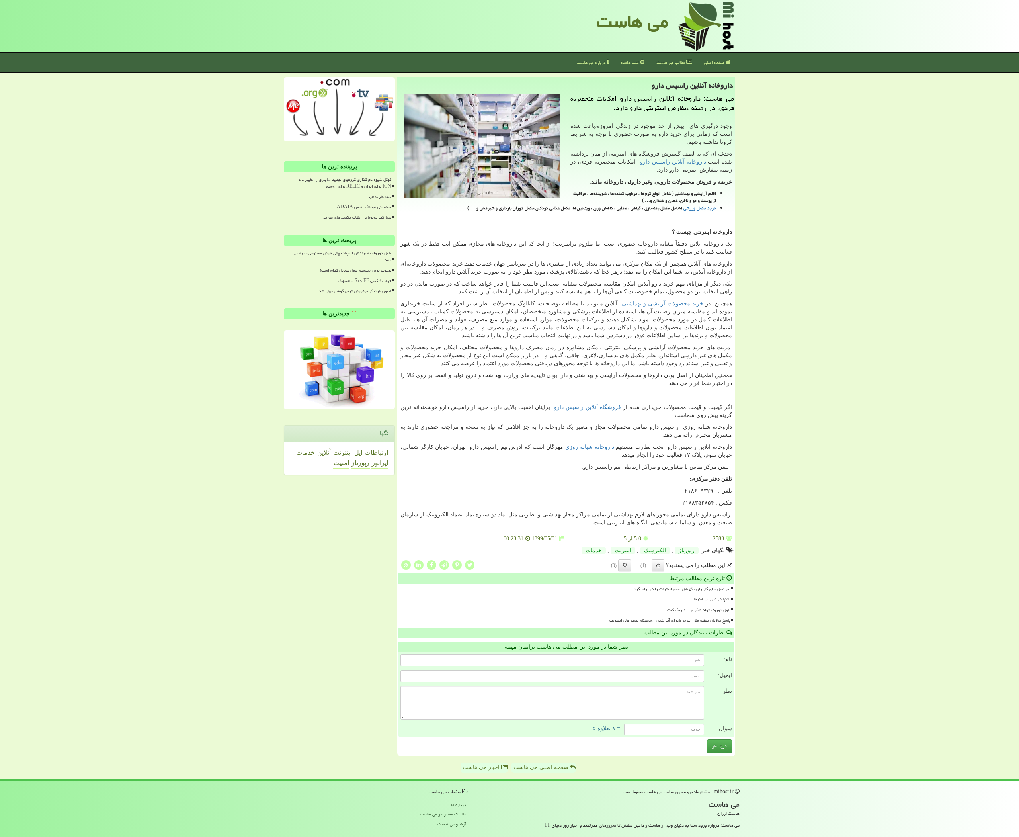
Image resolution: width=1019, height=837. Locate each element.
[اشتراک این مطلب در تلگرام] (444, 565)
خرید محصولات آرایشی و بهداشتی (662, 304)
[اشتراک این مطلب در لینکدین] (418, 565)
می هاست (632, 21)
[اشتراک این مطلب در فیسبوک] (431, 565)
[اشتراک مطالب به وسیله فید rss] (406, 565)
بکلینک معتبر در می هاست (443, 814)
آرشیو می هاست (451, 824)
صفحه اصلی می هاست (541, 767)
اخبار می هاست (482, 767)
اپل (358, 452)
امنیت (341, 463)
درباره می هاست (592, 62)
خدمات (594, 550)
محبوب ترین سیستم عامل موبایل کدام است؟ (355, 270)
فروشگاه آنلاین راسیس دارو (587, 407)
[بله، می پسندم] (658, 565)
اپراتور (380, 463)
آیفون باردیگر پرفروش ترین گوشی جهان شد (355, 291)
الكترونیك (655, 550)
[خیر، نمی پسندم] (624, 565)
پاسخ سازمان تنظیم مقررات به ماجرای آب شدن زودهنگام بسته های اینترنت (669, 620)
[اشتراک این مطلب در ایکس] (469, 565)
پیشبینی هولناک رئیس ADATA (364, 207)
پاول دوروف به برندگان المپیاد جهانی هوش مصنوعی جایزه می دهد (342, 256)
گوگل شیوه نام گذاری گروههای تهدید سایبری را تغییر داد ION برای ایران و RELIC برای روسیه (345, 183)
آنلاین (324, 452)
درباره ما (458, 804)
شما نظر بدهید (379, 197)
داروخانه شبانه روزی (589, 447)
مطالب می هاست (671, 62)
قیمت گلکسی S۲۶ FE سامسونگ (364, 281)
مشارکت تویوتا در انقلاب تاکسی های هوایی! (356, 217)
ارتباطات (376, 452)
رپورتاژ (687, 550)
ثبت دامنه (630, 62)
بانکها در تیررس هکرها (712, 599)
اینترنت (623, 550)
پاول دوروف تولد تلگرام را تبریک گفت (698, 610)
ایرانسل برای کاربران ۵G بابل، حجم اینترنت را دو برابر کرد (682, 589)
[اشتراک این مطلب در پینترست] (457, 565)
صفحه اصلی (715, 62)
